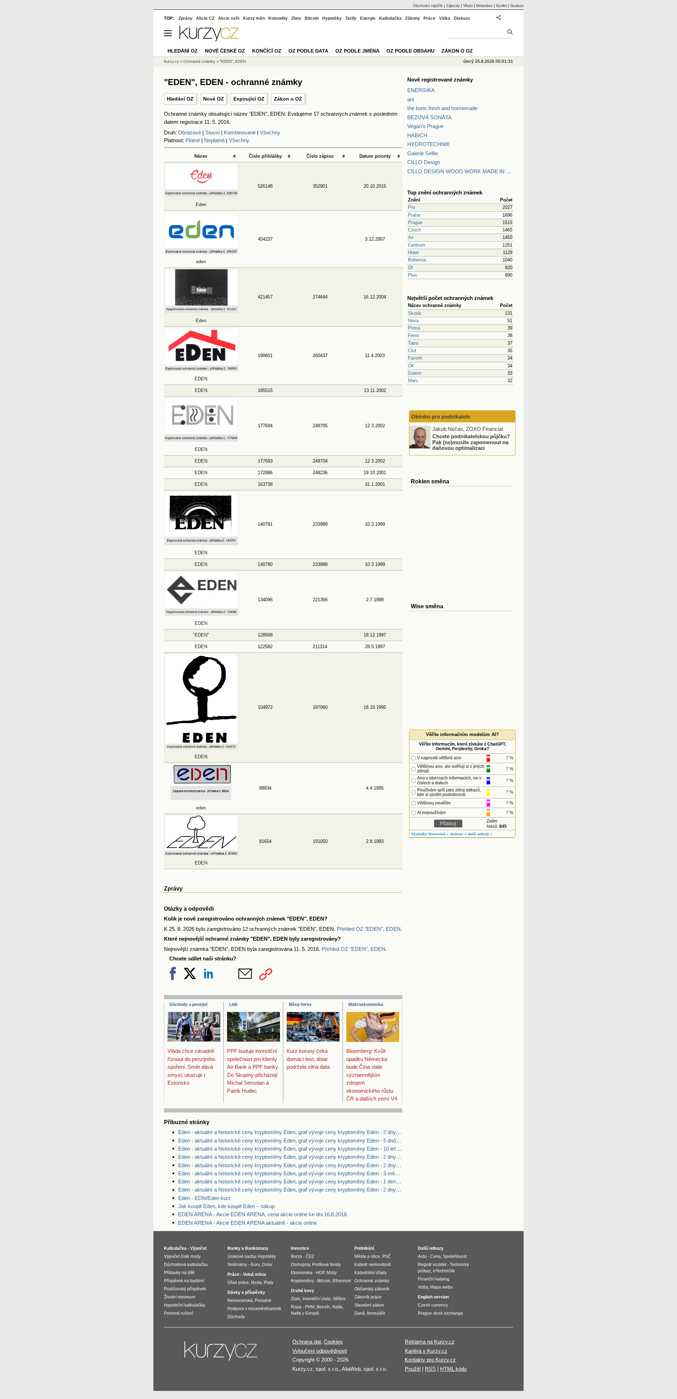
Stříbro (339, 1298)
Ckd (412, 350)
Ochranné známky (199, 61)
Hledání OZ (180, 99)
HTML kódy (453, 1369)
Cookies (333, 1342)
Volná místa (254, 1274)
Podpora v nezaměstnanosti (254, 1308)
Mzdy (332, 1272)
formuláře (376, 1313)
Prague (415, 222)
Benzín (323, 1306)
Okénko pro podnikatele (440, 417)
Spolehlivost (454, 1256)
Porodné (263, 1300)
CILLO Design (423, 162)
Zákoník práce (368, 1297)
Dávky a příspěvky (246, 1292)
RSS (430, 1369)
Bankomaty (256, 1248)
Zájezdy (453, 6)
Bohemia (417, 260)
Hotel (413, 252)
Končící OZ (266, 51)
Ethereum (342, 1280)
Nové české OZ (225, 51)
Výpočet (198, 1248)
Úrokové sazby (241, 1256)
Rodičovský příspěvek (185, 1288)
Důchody (236, 1316)
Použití (413, 1369)
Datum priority (375, 156)
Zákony (412, 18)
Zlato (296, 18)
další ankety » (480, 834)
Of (410, 267)
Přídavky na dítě (179, 1272)
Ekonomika (301, 1272)
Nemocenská (240, 1300)
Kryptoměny (302, 1280)
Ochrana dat (306, 1342)
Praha (414, 215)
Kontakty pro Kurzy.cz (430, 1360)
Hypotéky (332, 18)
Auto (422, 1256)
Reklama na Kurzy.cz (430, 1342)
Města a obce (367, 1256)
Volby (423, 1287)
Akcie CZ (205, 18)
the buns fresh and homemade (442, 108)
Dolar (267, 1264)
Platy (268, 1282)
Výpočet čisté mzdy (182, 1256)
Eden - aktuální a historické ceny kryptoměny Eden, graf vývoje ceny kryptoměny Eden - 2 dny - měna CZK (290, 1190)
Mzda (256, 1282)
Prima (414, 328)
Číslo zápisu (320, 156)
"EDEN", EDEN (233, 61)
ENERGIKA (421, 90)
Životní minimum (179, 1297)
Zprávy (185, 18)
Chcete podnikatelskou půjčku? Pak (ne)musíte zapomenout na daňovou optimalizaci (471, 442)
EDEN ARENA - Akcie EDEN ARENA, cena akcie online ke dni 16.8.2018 (262, 1214)
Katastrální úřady (370, 1272)
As (411, 237)
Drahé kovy (302, 1290)
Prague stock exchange (440, 1313)
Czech (414, 230)
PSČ (386, 1256)
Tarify (350, 18)
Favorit (415, 358)
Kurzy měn (254, 18)
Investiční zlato (317, 1298)
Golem (414, 373)
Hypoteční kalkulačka (184, 1305)
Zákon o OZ (288, 99)
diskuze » (458, 834)
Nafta (337, 1306)
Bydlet (501, 6)
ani (410, 99)
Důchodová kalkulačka (186, 1264)
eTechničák (444, 1270)
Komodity (278, 18)
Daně (359, 1313)
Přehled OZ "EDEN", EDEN (369, 929)
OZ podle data (308, 51)
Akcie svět (228, 18)
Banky (233, 1248)
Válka (444, 18)
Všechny (270, 132)
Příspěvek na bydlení (184, 1280)
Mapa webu (441, 1287)
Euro (255, 1264)
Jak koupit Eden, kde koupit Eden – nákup (226, 1206)
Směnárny (237, 1264)
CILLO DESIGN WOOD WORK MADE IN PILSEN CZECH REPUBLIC (460, 171)
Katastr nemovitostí (372, 1264)
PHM (310, 1306)
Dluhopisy (300, 1264)
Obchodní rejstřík (428, 6)
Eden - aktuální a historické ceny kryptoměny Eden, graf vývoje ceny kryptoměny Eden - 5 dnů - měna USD (290, 1141)
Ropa (296, 1306)
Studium (517, 6)
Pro (411, 207)
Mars (413, 380)
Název (200, 156)
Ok (411, 365)
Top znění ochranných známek (444, 192)
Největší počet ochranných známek (450, 298)
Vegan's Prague (425, 126)
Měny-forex (300, 1004)
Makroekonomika (365, 1004)
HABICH (417, 135)
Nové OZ (213, 99)
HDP (320, 1272)
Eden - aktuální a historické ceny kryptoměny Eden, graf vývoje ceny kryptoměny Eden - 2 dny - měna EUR (290, 1157)
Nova (413, 320)
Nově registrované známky (440, 80)
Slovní (212, 132)
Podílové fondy (326, 1264)
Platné (192, 140)
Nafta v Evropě (305, 1313)
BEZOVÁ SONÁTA (429, 117)
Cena (435, 1256)
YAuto (468, 6)
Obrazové (189, 132)
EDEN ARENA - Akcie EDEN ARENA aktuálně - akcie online (247, 1223)
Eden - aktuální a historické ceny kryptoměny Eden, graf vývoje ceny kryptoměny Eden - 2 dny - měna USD (290, 1132)
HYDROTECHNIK (428, 144)
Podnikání (364, 1248)
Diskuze (462, 18)
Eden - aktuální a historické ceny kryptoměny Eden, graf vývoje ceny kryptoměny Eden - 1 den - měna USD (290, 1181)
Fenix (413, 335)
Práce (429, 18)
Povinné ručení (178, 1313)
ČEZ (310, 1256)
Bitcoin (312, 18)
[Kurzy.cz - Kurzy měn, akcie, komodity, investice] (209, 39)
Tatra (413, 343)
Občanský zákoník (371, 1288)
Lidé (233, 1004)
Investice (300, 1248)
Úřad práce (238, 1282)
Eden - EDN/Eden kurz (204, 1198)
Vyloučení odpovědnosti (319, 1351)
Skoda (414, 313)
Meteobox (484, 6)
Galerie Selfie (422, 153)
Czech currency (433, 1305)
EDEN (201, 390)
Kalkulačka (390, 18)
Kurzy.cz (171, 61)
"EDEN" (201, 635)
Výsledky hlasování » (430, 834)
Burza (296, 1256)
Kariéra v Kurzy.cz (426, 1351)
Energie (368, 18)
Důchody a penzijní (188, 1004)
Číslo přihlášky (265, 156)
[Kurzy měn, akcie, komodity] (221, 1353)
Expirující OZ (248, 99)
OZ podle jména (357, 51)
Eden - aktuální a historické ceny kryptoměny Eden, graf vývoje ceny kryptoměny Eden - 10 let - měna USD (290, 1149)
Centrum (416, 245)
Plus (412, 275)
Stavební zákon (369, 1305)
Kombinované (240, 132)
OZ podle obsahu (410, 51)
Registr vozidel (432, 1264)
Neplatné (214, 140)
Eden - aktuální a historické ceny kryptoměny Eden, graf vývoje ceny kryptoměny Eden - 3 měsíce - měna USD (290, 1173)
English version (433, 1297)
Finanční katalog (434, 1279)
